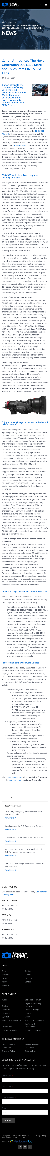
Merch (27, 1016)
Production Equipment (34, 1020)
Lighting (5, 1016)
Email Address (9, 1097)
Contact (28, 981)
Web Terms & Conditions (10, 1138)
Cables (5, 1006)
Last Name (7, 1086)
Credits (28, 974)
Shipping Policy (8, 1051)
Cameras (6, 1009)
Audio (4, 999)
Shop (4, 971)
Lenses (28, 1013)
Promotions (7, 1026)
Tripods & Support (33, 1030)
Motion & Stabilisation (11, 1020)
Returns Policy (31, 1051)
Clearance (6, 1013)
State (5, 1108)
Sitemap (23, 1138)
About (4, 981)
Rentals (28, 971)
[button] (41, 4)
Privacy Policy (40, 1136)
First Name (7, 1076)
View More (9, 817)
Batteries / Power (33, 999)
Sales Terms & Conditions (8, 1046)
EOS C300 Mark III (14, 777)
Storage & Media (9, 1030)
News (11, 22)
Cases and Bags (32, 1009)
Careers (28, 978)
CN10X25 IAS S (19, 145)
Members (6, 985)
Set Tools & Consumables (31, 1025)
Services (5, 974)
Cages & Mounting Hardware (33, 1004)
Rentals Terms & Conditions (32, 1046)
